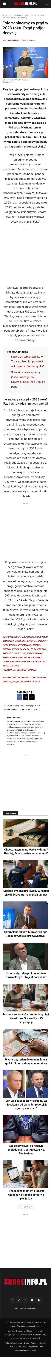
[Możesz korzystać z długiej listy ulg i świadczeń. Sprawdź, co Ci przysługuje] (25, 997)
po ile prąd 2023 (25, 709)
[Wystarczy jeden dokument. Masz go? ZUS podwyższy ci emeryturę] (25, 1043)
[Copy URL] (32, 697)
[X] (25, 697)
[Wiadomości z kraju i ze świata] (25, 3)
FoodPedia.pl (31, 1308)
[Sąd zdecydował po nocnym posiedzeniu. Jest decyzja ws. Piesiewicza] (25, 1129)
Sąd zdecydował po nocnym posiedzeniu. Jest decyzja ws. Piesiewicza (26, 1149)
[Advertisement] (25, 256)
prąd (35, 709)
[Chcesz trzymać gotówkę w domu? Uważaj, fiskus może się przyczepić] (25, 833)
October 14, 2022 (30, 681)
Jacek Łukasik (13, 40)
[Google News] (38, 1300)
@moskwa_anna (12, 641)
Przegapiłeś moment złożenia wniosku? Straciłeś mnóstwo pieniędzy (26, 1194)
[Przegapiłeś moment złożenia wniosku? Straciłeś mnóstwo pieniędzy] (25, 1174)
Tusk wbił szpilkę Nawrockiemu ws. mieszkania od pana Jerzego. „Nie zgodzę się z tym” (26, 1104)
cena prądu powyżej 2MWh (14, 706)
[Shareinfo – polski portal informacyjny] (25, 1282)
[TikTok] (18, 1300)
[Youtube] (32, 1300)
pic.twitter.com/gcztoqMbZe (19, 670)
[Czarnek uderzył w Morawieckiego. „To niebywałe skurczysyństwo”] (25, 915)
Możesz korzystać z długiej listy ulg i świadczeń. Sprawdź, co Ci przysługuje (26, 1018)
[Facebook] (19, 697)
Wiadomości (18, 15)
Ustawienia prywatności (25, 1350)
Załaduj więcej (24, 1206)
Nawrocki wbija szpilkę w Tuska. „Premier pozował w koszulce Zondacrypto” (27, 361)
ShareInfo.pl (7, 15)
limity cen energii (10, 709)
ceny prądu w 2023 (33, 706)
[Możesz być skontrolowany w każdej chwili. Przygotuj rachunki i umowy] (25, 874)
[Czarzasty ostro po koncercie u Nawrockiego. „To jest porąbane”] (25, 956)
